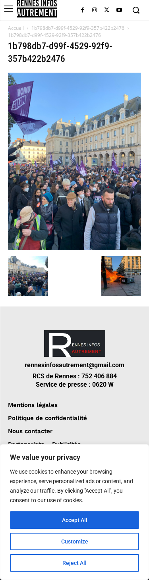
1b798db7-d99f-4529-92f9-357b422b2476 (77, 28)
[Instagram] (95, 10)
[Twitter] (107, 10)
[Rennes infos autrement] (37, 8)
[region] (74, 512)
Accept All (74, 520)
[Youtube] (119, 10)
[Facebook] (82, 10)
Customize (74, 541)
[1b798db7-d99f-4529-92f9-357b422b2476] (74, 248)
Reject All (74, 563)
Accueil (16, 28)
